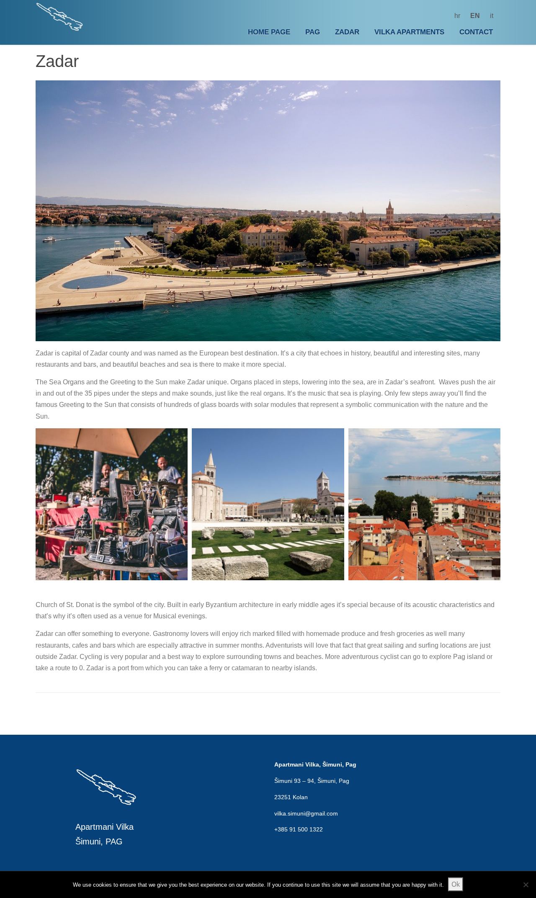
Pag (312, 32)
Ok (455, 884)
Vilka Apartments (409, 32)
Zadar (347, 32)
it (491, 15)
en (475, 15)
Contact (476, 32)
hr (457, 15)
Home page (269, 32)
